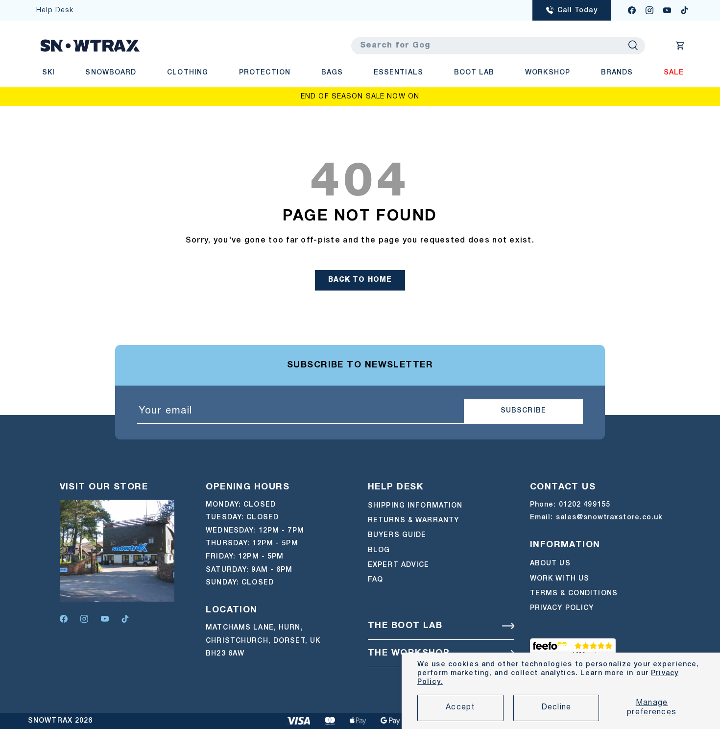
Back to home (360, 280)
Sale (674, 73)
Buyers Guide (397, 535)
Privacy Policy (562, 608)
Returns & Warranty (413, 520)
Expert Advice (399, 565)
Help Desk (55, 10)
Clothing (187, 73)
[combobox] (498, 45)
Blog (379, 550)
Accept (460, 707)
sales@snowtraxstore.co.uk (609, 517)
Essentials (398, 73)
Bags (332, 73)
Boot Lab (474, 73)
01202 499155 (584, 505)
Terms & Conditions (574, 593)
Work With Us (559, 579)
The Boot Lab (405, 626)
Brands (617, 73)
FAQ (375, 580)
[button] (680, 45)
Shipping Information (415, 506)
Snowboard (110, 73)
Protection (264, 73)
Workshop (547, 73)
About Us (550, 563)
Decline (556, 707)
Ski (48, 73)
